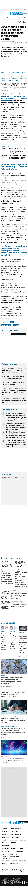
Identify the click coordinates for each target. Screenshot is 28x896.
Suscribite (19, 333)
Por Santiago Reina (5, 737)
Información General (9, 848)
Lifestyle (13, 840)
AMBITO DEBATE (23, 870)
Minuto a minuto (6, 756)
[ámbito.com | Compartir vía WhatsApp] (15, 43)
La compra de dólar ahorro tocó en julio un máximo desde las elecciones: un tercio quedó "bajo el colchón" (14, 731)
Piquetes (16, 325)
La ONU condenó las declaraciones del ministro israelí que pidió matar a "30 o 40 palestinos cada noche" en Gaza (19, 595)
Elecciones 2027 (15, 9)
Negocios (15, 837)
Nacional (23, 840)
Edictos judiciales (19, 861)
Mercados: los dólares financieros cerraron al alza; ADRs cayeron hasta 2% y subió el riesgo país (13, 761)
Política (9, 22)
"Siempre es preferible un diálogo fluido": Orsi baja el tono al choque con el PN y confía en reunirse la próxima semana (14, 78)
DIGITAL (5, 870)
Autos (22, 848)
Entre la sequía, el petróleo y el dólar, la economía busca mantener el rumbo (13, 720)
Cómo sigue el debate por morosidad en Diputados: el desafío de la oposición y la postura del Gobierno (16, 426)
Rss (3, 854)
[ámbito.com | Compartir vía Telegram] (24, 43)
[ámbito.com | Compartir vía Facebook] (18, 43)
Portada (5, 829)
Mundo (4, 843)
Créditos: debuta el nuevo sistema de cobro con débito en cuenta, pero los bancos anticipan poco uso (15, 435)
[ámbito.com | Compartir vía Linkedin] (22, 43)
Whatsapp (22, 823)
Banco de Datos (15, 834)
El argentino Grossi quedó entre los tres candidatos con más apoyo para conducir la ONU (7, 579)
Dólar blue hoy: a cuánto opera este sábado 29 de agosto (13, 377)
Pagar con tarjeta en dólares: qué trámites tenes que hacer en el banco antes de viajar (13, 694)
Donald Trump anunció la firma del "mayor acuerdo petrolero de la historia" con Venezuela (16, 443)
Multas (4, 864)
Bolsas (10, 477)
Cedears (24, 477)
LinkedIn (14, 823)
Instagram (10, 823)
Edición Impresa (7, 845)
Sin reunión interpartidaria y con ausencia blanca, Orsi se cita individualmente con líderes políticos (17, 151)
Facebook (6, 823)
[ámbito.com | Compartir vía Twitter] (20, 43)
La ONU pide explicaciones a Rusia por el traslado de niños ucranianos (13, 73)
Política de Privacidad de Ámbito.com (10, 857)
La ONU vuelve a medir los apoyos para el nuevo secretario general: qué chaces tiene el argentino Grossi (21, 579)
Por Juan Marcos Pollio (23, 655)
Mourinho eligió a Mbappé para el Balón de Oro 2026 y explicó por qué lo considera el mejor (14, 370)
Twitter (2, 822)
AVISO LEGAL (6, 861)
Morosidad (24, 9)
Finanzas (15, 831)
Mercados (5, 837)
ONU (15, 22)
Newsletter (23, 823)
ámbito (3, 22)
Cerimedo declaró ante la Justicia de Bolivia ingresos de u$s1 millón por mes (14, 401)
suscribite (21, 13)
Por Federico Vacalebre (6, 686)
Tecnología (18, 851)
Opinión (4, 840)
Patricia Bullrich (6, 325)
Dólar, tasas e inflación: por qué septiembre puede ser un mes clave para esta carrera (23, 644)
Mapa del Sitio (12, 854)
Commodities (17, 477)
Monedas (4, 477)
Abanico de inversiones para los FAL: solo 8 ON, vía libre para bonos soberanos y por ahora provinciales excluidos (16, 417)
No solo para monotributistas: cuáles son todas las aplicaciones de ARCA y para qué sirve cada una (14, 391)
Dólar (7, 18)
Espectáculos (6, 851)
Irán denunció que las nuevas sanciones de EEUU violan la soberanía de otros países (17, 157)
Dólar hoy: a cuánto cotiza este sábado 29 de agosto (13, 383)
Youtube (18, 822)
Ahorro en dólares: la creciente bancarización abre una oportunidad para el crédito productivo (12, 681)
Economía (16, 18)
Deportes (13, 843)
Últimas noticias (16, 829)
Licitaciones (14, 864)
